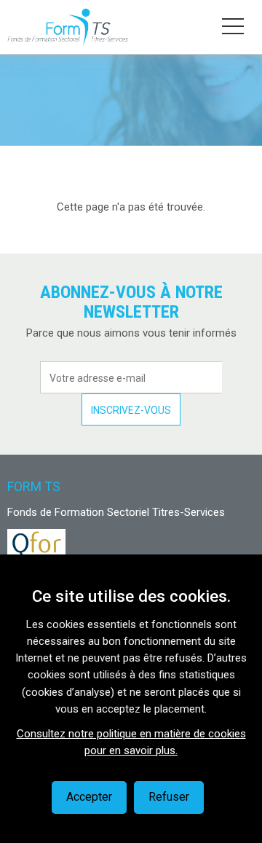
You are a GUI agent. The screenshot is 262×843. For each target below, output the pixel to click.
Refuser (168, 797)
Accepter (89, 797)
